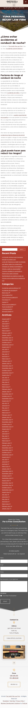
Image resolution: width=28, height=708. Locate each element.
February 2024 (6, 389)
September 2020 (7, 478)
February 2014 (6, 506)
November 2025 (6, 340)
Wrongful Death (6, 311)
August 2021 (5, 457)
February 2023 (6, 415)
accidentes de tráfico (13, 93)
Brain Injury (5, 292)
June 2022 (5, 433)
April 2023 (5, 410)
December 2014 (6, 483)
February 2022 (6, 443)
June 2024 (5, 380)
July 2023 (4, 403)
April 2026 (5, 328)
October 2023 (6, 396)
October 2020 (6, 476)
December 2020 (6, 471)
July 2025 (4, 349)
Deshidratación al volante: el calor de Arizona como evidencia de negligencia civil (13, 278)
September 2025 (7, 344)
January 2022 (5, 445)
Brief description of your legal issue (9, 579)
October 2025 (6, 342)
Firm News (5, 299)
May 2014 (4, 499)
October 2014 (6, 487)
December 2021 (6, 447)
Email (2, 565)
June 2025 (5, 351)
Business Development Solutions (10, 703)
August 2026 (5, 319)
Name (1, 557)
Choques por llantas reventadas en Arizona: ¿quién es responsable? (12, 268)
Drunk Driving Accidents (9, 297)
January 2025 (6, 363)
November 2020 (6, 473)
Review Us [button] (14, 684)
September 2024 (7, 372)
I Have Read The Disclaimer (9, 595)
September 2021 (7, 454)
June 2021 (5, 462)
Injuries (4, 302)
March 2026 (5, 330)
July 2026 (4, 321)
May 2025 (4, 354)
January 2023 (6, 417)
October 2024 (6, 370)
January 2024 (6, 391)
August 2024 (5, 375)
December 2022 (6, 419)
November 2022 (6, 422)
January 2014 (6, 508)
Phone (2, 572)
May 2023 (4, 408)
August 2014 (5, 492)
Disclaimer (3, 593)
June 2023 (5, 405)
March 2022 (5, 440)
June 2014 (5, 497)
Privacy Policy (20, 701)
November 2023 (6, 394)
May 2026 (5, 326)
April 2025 (5, 356)
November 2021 (6, 450)
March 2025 (5, 358)
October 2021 (6, 452)
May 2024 (5, 382)
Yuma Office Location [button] (14, 638)
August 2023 (5, 401)
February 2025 (6, 361)
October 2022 (6, 424)
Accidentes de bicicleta (9, 290)
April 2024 (5, 384)
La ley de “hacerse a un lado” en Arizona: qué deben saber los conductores (13, 263)
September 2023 (7, 398)
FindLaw (24, 703)
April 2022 (5, 438)
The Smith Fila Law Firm (15, 46)
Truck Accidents (6, 307)
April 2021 (5, 464)
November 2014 (6, 485)
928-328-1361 (9, 7)
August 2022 (5, 429)
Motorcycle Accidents (8, 304)
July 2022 (4, 431)
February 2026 (6, 333)
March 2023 (5, 412)
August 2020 (5, 480)
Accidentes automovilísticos (14, 48)
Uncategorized (6, 309)
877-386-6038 (20, 7)
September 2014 (7, 490)
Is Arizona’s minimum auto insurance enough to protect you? (12, 258)
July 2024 (4, 377)
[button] (26, 698)
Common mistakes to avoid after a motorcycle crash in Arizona (12, 272)
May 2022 (4, 436)
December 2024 (6, 365)
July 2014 (4, 494)
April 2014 (5, 501)
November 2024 (6, 368)
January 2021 (5, 469)
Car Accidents (6, 295)
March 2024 (5, 387)
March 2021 (5, 466)
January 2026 (6, 335)
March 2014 (5, 504)
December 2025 (6, 337)
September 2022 (7, 426)
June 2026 (5, 323)
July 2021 (4, 459)
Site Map (12, 701)
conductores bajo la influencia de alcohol (13, 135)
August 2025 (5, 347)
